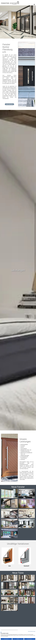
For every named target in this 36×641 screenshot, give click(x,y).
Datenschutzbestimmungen (31, 631)
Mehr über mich (9, 104)
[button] (1, 22)
